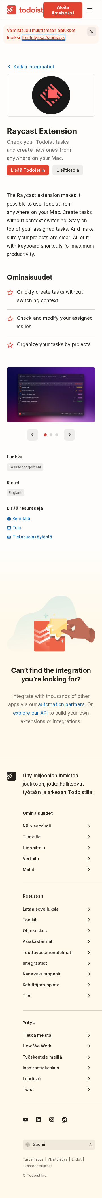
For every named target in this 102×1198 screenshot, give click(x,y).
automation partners (61, 704)
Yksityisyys (58, 1159)
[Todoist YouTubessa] (25, 1121)
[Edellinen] (32, 435)
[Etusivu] (25, 10)
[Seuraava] (69, 435)
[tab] (45, 434)
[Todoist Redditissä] (64, 1121)
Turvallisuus (33, 1159)
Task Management (25, 467)
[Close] (91, 31)
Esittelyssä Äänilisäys (43, 37)
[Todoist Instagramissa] (51, 1121)
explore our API (30, 713)
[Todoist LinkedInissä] (38, 1121)
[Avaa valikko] (90, 10)
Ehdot (77, 1159)
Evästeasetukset (37, 1166)
